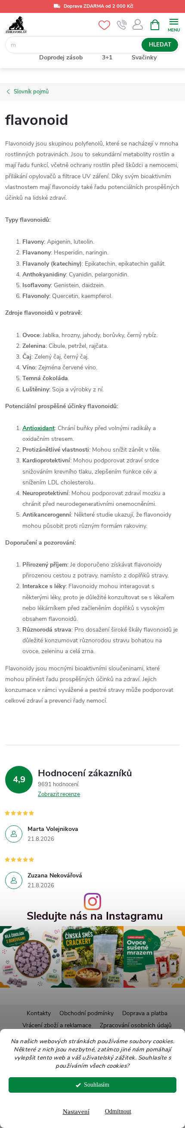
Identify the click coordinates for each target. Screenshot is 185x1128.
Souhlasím (96, 1085)
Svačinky (144, 57)
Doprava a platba (144, 1013)
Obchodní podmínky (86, 1013)
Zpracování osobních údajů (136, 1025)
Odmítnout (118, 1111)
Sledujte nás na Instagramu (95, 916)
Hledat (160, 45)
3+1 (107, 57)
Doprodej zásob (61, 57)
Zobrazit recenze (59, 794)
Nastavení (76, 1111)
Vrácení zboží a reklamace (56, 1025)
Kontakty (39, 1013)
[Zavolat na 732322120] (122, 25)
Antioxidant (38, 428)
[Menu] (173, 24)
